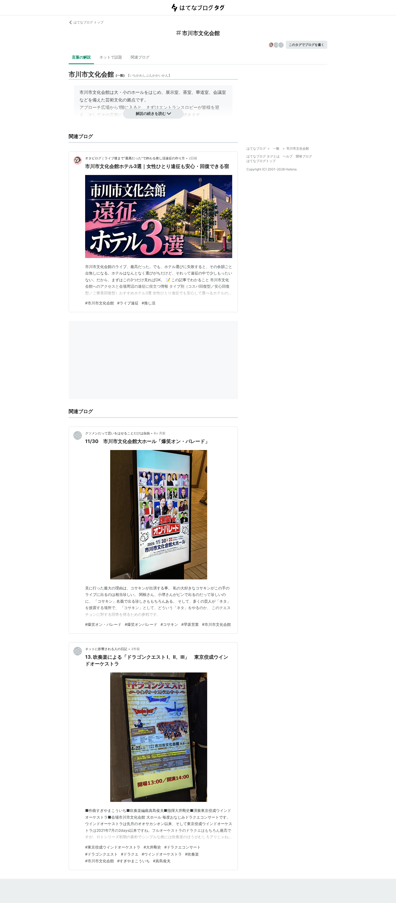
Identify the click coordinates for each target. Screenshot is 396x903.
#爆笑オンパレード (141, 624)
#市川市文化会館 (99, 303)
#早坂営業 (190, 624)
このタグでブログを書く (306, 45)
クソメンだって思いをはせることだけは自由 (117, 433)
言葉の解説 (81, 57)
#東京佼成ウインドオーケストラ (112, 847)
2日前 (193, 158)
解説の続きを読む (151, 113)
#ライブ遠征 (127, 303)
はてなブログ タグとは (263, 156)
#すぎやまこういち (133, 861)
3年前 (135, 649)
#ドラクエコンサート (182, 847)
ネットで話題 (110, 57)
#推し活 (148, 303)
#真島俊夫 (162, 861)
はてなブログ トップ (88, 22)
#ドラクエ (129, 854)
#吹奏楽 (192, 854)
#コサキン (169, 624)
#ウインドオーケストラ (162, 854)
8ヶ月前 (159, 433)
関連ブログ (140, 57)
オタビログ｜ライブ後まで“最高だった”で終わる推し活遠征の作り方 (135, 158)
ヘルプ (288, 156)
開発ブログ (304, 156)
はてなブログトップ (261, 161)
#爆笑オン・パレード (103, 624)
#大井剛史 (152, 847)
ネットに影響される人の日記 (106, 649)
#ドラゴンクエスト (101, 854)
